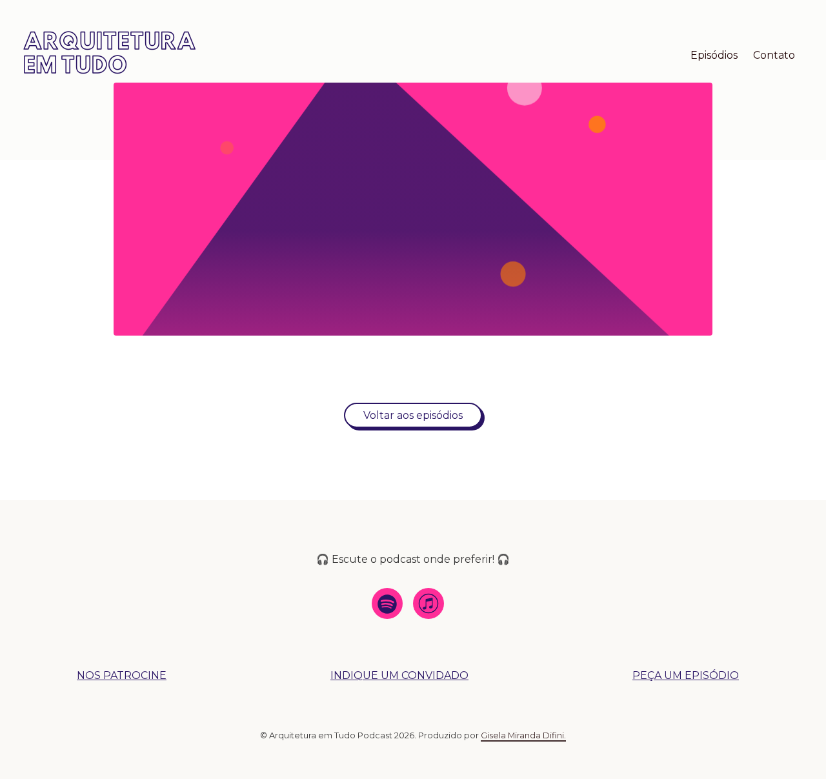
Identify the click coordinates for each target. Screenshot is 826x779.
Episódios (714, 55)
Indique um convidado (399, 675)
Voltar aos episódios (413, 415)
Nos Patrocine (121, 675)
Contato (774, 55)
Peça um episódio (685, 675)
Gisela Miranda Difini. (523, 735)
